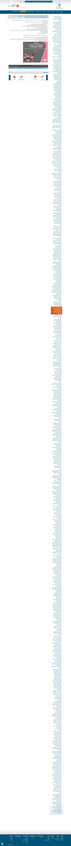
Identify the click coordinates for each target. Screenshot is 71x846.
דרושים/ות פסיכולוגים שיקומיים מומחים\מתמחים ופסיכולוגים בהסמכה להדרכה (56, 148)
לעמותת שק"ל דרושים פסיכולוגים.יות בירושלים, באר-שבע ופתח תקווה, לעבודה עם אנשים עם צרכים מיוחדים (56, 241)
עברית (24, 1)
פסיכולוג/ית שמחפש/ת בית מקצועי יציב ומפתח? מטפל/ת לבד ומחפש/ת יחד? (56, 269)
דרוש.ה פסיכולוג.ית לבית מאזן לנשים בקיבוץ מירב (57, 444)
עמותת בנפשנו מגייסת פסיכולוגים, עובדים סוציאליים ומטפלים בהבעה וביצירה (56, 137)
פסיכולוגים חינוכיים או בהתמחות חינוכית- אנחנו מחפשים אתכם (56, 777)
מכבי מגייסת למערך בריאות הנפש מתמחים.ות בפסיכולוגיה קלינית (57, 281)
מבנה (58, 838)
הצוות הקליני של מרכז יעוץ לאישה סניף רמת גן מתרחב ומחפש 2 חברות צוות (56, 488)
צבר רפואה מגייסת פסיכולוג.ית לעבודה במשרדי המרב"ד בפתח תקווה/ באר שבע (57, 222)
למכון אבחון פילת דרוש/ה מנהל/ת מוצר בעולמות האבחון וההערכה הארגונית (57, 88)
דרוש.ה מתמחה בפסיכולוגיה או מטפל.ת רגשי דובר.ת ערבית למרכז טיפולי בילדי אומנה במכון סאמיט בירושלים (57, 249)
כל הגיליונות (41, 837)
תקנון (58, 837)
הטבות (12, 837)
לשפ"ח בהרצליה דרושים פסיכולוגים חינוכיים (57, 316)
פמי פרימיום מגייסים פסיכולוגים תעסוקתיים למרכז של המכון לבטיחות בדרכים (56, 753)
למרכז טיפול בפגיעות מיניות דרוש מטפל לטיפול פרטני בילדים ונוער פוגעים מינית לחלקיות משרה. (56, 743)
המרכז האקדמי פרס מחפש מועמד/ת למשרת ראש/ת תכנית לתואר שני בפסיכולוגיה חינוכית (56, 72)
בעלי (58, 839)
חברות (48, 11)
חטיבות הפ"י (38, 11)
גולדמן (57, 840)
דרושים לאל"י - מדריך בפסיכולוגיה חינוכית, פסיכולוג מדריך (56, 640)
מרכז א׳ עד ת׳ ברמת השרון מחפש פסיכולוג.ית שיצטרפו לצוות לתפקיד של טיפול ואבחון (57, 509)
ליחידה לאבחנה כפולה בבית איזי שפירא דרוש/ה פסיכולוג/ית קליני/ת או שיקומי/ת (56, 644)
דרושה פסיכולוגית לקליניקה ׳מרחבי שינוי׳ (57, 467)
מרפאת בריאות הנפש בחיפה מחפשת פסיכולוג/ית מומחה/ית (56, 541)
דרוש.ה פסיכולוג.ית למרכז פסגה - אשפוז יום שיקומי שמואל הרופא (57, 41)
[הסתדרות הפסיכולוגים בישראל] (59, 5)
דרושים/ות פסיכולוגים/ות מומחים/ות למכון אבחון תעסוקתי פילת (57, 83)
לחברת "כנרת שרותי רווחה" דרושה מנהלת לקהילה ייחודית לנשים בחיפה (56, 439)
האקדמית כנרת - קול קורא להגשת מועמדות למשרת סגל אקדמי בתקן (56, 472)
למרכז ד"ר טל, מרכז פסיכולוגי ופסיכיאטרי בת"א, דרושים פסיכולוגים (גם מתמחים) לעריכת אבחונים (57, 696)
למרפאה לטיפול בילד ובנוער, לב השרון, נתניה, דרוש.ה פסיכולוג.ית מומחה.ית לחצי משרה (56, 584)
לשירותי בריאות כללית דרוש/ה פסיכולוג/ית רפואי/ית (56, 749)
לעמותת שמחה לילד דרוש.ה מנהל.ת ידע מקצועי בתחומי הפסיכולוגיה (57, 709)
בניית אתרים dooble (10, 844)
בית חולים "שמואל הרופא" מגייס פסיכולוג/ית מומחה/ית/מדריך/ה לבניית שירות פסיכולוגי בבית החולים (57, 726)
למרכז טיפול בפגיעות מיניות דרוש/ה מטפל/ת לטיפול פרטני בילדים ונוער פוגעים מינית (56, 768)
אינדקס (53, 11)
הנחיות (48, 839)
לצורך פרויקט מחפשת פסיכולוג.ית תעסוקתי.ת (56, 359)
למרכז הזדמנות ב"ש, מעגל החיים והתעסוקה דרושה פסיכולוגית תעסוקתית (56, 477)
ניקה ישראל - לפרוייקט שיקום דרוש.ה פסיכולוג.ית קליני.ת (57, 189)
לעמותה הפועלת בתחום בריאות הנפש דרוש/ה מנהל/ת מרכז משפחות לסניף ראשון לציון (56, 121)
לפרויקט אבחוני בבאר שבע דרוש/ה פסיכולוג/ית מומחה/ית (56, 801)
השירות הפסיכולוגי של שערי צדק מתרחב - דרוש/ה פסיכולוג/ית (56, 66)
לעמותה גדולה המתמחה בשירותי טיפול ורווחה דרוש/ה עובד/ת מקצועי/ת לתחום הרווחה (57, 94)
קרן (58, 840)
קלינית (27, 837)
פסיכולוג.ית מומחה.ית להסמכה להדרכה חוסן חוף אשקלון (56, 292)
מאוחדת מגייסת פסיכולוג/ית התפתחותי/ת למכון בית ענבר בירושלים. (57, 719)
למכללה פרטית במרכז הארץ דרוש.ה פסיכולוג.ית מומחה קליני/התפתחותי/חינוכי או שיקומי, (56, 404)
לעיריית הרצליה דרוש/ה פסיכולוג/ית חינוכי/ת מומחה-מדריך (56, 773)
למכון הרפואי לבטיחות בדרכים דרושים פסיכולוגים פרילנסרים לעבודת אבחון (56, 453)
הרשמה (52, 838)
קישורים (62, 840)
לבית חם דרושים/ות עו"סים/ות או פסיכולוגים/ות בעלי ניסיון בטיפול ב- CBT (56, 805)
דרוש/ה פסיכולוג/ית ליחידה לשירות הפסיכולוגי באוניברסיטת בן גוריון (56, 574)
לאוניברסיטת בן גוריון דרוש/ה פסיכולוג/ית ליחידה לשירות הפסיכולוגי (56, 165)
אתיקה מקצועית (30, 11)
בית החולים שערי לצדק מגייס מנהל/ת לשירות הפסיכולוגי (57, 678)
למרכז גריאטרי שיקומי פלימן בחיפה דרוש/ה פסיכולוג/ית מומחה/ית (56, 545)
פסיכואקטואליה (16, 11)
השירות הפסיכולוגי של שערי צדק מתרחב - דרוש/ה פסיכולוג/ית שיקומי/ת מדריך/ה (56, 61)
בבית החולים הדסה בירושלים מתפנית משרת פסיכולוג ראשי (57, 614)
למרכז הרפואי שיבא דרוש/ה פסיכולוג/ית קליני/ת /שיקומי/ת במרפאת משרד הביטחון (57, 298)
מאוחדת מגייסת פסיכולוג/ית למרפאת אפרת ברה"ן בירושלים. (56, 714)
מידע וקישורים (45, 1)
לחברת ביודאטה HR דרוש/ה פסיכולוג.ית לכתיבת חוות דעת (57, 424)
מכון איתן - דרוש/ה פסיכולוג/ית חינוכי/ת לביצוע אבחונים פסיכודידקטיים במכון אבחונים (57, 202)
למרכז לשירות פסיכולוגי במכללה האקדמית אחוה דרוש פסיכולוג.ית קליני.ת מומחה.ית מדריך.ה (57, 275)
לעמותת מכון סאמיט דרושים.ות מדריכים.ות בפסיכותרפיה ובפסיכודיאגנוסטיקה (56, 263)
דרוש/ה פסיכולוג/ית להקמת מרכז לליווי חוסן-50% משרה (57, 105)
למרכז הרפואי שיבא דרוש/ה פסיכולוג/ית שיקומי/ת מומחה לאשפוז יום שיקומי (57, 303)
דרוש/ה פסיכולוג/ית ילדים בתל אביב (57, 579)
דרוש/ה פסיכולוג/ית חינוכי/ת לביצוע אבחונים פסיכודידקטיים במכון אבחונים (57, 56)
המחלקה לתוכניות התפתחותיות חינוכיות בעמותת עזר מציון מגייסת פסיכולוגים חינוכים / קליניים (56, 184)
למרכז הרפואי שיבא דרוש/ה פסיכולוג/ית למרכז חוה (57, 333)
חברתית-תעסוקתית (25, 840)
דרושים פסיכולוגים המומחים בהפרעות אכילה (57, 633)
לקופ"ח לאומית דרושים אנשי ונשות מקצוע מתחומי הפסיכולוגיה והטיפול (57, 100)
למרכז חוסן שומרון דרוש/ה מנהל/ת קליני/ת (57, 420)
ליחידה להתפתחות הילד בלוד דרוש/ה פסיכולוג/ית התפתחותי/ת (57, 628)
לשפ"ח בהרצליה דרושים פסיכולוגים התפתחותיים (57, 320)
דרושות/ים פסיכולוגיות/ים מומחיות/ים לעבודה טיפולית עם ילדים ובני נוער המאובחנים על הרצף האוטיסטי (56, 568)
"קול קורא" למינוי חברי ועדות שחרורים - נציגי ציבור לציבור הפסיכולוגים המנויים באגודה (56, 386)
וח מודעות (61, 839)
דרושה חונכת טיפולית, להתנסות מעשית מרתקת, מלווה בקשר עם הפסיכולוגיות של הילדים (56, 365)
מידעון (61, 13)
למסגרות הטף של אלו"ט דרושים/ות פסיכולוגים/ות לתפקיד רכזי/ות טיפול (56, 781)
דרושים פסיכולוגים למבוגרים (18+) (57, 637)
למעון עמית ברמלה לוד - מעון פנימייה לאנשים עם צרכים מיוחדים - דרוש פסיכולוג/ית (57, 196)
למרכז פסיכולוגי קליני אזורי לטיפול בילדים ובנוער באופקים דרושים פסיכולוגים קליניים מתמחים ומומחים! (56, 310)
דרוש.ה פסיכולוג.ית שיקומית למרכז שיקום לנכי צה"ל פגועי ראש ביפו (56, 127)
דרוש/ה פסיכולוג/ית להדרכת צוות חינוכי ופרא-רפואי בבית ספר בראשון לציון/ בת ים (56, 153)
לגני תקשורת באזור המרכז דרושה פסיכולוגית (57, 618)
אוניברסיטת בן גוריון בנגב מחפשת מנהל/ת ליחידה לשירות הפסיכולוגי (56, 623)
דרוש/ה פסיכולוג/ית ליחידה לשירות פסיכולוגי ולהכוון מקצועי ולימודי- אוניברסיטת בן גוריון (57, 530)
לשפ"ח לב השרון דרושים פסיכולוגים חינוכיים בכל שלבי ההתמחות (57, 462)
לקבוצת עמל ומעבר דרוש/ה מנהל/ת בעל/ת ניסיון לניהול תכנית (56, 763)
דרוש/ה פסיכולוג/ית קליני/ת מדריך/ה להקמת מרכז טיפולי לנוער (57, 18)
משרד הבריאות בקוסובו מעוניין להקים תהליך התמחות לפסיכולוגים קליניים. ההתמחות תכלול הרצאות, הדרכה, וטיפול (56, 378)
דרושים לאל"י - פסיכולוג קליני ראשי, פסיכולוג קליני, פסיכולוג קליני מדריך (57, 600)
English (20, 1)
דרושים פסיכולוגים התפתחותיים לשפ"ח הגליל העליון (57, 27)
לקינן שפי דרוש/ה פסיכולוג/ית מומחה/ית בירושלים (56, 116)
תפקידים (56, 839)
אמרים (48, 838)
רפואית (27, 842)
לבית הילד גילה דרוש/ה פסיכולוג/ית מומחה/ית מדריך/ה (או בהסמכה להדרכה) (56, 650)
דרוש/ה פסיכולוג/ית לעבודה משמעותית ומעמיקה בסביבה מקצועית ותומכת (57, 77)
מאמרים (33, 1)
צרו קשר (50, 1)
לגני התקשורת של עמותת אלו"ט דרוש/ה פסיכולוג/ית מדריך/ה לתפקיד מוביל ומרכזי (57, 605)
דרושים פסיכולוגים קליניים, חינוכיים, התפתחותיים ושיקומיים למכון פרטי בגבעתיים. (56, 209)
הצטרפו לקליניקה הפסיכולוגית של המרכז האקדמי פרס (57, 46)
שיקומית (26, 841)
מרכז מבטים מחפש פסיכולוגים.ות (57, 497)
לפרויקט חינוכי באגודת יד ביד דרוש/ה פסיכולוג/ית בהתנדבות (56, 161)
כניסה (53, 837)
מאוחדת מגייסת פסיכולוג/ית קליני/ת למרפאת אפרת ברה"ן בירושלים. (57, 811)
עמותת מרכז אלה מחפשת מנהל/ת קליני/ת (57, 170)
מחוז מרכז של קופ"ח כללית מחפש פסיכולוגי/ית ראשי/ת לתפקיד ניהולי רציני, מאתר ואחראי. (57, 216)
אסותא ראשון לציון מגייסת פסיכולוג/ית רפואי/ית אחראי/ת (57, 23)
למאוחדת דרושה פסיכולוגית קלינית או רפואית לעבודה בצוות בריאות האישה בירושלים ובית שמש (56, 110)
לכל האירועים (33, 837)
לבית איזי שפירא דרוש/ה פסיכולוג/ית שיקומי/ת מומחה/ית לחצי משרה (57, 655)
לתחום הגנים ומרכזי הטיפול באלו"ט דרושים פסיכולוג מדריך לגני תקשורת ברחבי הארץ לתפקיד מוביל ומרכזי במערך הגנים (57, 789)
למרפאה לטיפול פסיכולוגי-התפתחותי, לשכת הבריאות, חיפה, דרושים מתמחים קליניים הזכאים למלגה (56, 287)
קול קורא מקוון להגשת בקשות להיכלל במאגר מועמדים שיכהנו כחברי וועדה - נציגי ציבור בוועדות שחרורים (56, 176)
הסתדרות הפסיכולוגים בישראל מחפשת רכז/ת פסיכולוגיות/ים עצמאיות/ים (56, 589)
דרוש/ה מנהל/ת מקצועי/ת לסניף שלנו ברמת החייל (57, 410)
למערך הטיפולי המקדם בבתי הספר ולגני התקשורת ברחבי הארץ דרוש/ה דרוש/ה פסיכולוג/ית (56, 704)
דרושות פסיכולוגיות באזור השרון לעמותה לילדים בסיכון (57, 562)
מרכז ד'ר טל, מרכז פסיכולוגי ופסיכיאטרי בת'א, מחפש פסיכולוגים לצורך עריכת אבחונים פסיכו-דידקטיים (56, 551)
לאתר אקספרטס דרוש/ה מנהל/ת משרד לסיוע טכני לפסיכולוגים (56, 758)
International (28, 1)
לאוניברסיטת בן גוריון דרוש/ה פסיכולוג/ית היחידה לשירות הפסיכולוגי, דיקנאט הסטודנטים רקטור (56, 354)
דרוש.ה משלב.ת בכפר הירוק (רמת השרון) (56, 158)
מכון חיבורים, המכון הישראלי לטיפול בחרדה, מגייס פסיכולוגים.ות (57, 521)
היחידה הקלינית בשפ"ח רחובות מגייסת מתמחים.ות (56, 31)
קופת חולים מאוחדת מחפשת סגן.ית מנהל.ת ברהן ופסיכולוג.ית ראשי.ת (57, 132)
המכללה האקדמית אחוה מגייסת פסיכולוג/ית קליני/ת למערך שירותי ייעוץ (57, 325)
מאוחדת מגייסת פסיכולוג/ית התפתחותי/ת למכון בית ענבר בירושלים (57, 689)
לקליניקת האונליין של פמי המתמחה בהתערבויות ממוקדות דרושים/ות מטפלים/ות (56, 429)
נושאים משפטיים (39, 1)
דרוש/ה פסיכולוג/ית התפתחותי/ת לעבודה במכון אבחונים (57, 50)
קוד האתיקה (19, 837)
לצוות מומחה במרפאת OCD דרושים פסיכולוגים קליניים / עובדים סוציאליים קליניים (56, 415)
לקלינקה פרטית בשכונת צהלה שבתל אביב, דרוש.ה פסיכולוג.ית (57, 337)
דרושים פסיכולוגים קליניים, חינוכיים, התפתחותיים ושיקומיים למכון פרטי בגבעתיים (56, 502)
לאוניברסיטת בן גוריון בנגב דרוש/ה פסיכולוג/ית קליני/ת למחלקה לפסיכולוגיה (56, 557)
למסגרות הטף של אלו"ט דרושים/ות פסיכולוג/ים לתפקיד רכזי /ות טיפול (57, 595)
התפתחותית (26, 839)
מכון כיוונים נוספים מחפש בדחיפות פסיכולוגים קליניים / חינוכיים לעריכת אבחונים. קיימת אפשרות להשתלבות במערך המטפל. (57, 735)
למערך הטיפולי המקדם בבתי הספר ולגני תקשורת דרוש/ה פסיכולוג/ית (56, 434)
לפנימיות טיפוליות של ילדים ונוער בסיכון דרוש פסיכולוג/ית (56, 391)
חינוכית (27, 838)
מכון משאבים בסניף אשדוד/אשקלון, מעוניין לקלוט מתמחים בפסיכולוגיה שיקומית (56, 796)
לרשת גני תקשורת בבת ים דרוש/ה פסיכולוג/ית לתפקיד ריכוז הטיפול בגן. (57, 342)
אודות (57, 11)
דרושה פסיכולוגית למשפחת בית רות (57, 329)
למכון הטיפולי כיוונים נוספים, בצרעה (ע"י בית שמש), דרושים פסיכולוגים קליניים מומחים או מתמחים (57, 684)
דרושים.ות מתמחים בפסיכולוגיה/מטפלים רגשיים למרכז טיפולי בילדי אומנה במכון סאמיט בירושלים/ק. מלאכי (57, 257)
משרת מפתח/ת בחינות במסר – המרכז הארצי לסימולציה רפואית (56, 142)
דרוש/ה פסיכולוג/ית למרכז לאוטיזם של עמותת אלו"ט (57, 610)
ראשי (61, 11)
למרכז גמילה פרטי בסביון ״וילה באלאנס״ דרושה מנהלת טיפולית (57, 370)
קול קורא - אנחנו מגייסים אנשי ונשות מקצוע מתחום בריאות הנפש (56, 482)
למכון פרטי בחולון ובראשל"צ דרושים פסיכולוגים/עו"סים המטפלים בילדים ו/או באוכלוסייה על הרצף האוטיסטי (56, 397)
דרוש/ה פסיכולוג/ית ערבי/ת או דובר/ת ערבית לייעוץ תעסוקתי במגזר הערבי (56, 228)
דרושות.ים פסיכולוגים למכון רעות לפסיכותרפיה (56, 449)
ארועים (43, 11)
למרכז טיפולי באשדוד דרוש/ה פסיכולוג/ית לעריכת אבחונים (56, 458)
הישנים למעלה (11, 66)
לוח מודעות (23, 11)
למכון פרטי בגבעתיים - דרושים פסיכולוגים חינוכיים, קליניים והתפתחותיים (56, 348)
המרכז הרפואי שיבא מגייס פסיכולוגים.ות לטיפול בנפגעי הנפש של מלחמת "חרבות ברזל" (57, 234)
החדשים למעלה (15, 66)
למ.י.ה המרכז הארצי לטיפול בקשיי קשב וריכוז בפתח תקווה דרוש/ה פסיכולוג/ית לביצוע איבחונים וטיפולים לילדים (57, 672)
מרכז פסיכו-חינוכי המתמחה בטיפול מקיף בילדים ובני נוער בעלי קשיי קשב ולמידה (56, 36)
